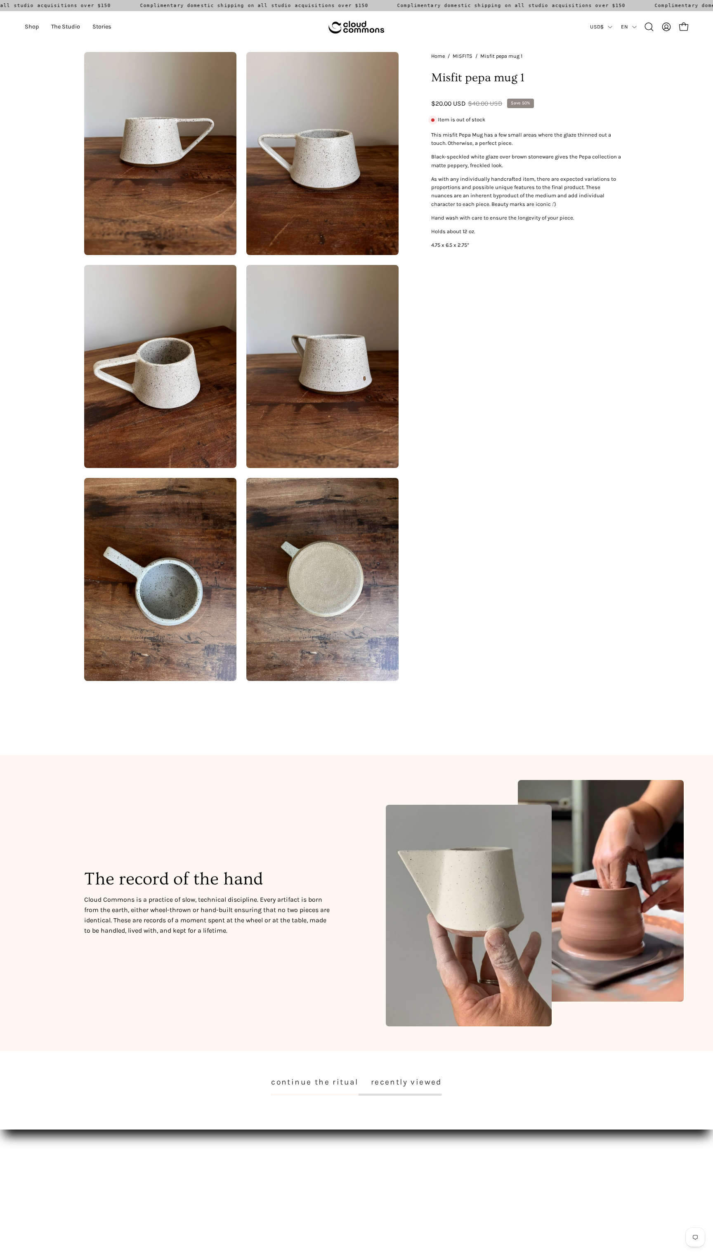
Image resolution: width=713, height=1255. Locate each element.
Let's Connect (102, 1184)
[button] (32, 27)
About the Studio (107, 1171)
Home (438, 56)
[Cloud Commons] (356, 27)
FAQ (201, 1159)
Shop (91, 1159)
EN (624, 27)
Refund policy (214, 1184)
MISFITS (462, 56)
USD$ (597, 27)
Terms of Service (217, 1171)
